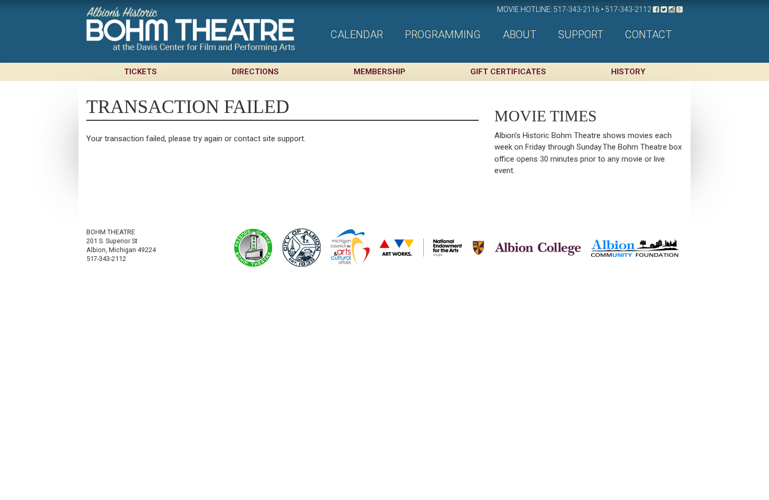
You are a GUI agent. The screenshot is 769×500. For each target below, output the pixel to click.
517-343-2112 (628, 9)
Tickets (140, 71)
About (519, 34)
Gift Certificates (508, 71)
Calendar (357, 34)
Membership (379, 71)
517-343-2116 (576, 9)
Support (580, 34)
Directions (255, 71)
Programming (443, 34)
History (628, 71)
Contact (648, 34)
